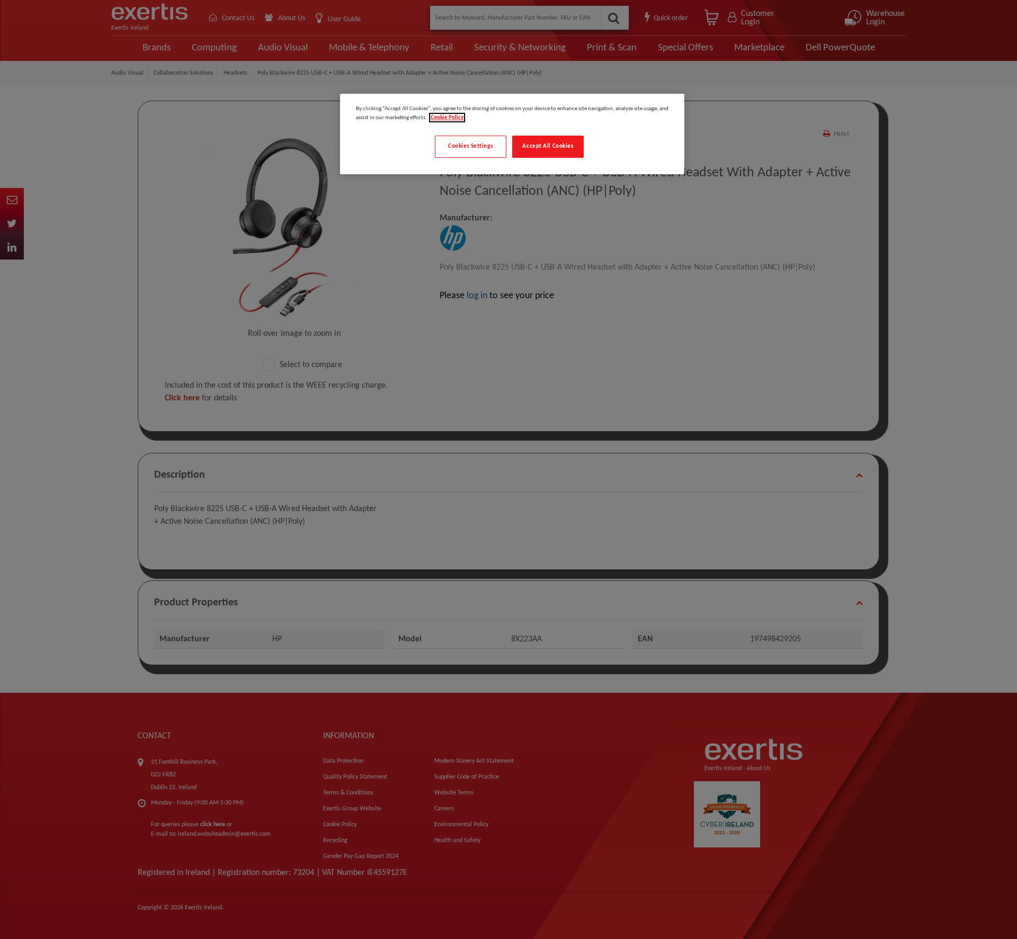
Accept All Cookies (547, 146)
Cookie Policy (447, 117)
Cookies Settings (470, 146)
